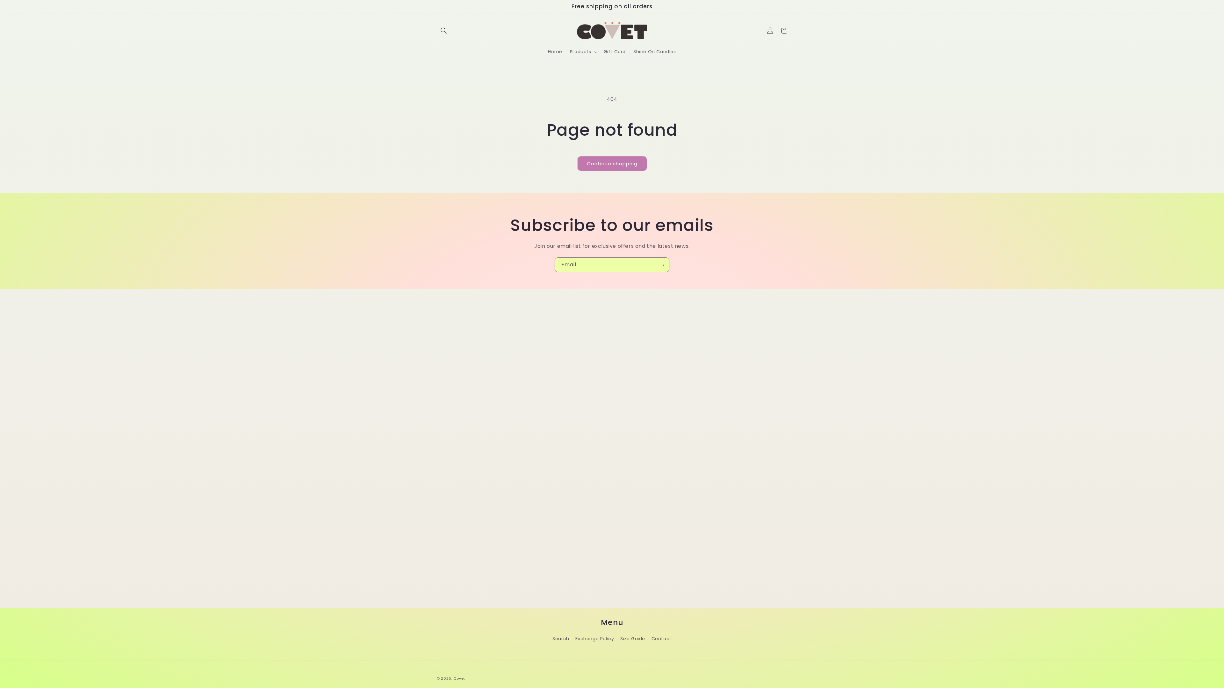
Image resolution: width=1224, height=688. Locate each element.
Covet (459, 678)
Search (560, 638)
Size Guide (632, 638)
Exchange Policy (594, 638)
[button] (444, 31)
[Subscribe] (662, 264)
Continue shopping (612, 163)
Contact (662, 638)
